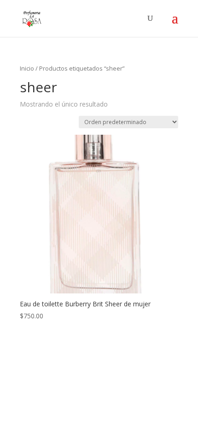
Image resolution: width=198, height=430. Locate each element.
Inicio (27, 68)
